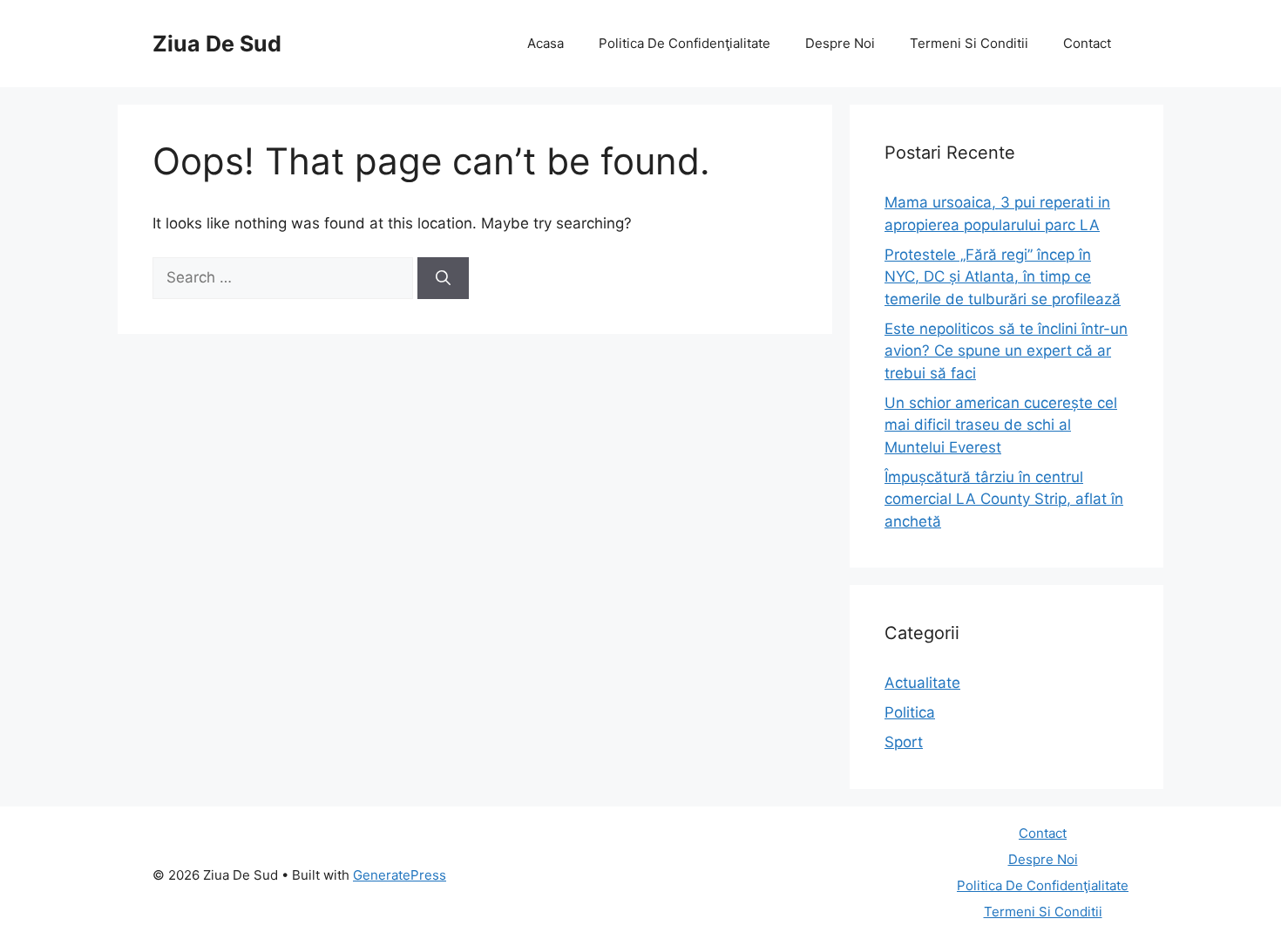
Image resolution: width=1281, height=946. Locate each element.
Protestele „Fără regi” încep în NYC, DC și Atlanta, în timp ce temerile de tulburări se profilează (1002, 277)
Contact (1087, 43)
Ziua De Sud (216, 44)
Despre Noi (840, 43)
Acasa (545, 43)
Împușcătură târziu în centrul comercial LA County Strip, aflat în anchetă (1003, 499)
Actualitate (922, 682)
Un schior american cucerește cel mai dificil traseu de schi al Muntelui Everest (1000, 425)
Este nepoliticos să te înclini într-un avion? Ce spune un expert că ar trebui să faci (1006, 351)
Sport (903, 742)
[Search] (443, 278)
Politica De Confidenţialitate (684, 43)
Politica (909, 712)
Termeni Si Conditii (969, 43)
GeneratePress (399, 875)
